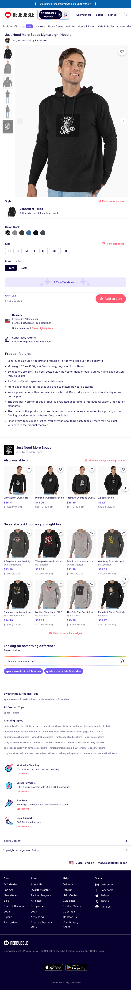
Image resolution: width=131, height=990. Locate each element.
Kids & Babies (106, 26)
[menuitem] (7, 26)
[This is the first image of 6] (20, 121)
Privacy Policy (30, 951)
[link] (23, 671)
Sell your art (38, 906)
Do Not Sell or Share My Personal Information (64, 951)
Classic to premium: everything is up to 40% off (65, 3)
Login (7, 911)
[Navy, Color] (35, 232)
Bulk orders (11, 922)
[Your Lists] (125, 15)
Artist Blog (37, 917)
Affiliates (36, 900)
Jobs (34, 911)
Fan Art (8, 889)
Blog (6, 900)
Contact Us (70, 917)
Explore (7, 26)
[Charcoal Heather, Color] (21, 232)
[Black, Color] (7, 232)
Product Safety (72, 906)
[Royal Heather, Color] (28, 232)
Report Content (12, 840)
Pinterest (106, 906)
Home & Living (86, 26)
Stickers (40, 26)
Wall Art (70, 26)
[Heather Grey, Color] (14, 232)
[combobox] (54, 14)
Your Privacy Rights (70, 924)
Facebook (107, 890)
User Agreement (12, 951)
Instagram (107, 884)
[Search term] (65, 15)
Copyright (69, 911)
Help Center (70, 895)
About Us (36, 884)
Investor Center (40, 889)
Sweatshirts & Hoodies (18, 693)
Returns (67, 889)
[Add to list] (122, 52)
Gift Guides (11, 884)
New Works (11, 895)
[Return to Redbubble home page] (19, 15)
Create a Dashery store (41, 924)
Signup (8, 917)
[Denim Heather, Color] (42, 232)
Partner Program (41, 895)
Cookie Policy (97, 951)
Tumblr (105, 901)
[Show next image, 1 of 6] (123, 121)
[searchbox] (65, 661)
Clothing (22, 26)
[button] (65, 3)
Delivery (68, 884)
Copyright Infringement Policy (21, 850)
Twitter (105, 895)
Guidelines (69, 900)
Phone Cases (55, 26)
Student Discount (14, 906)
